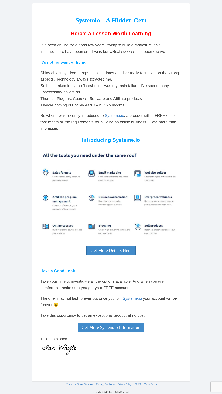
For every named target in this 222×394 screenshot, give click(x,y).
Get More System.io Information (111, 327)
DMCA (138, 384)
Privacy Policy (124, 384)
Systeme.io (114, 115)
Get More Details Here (111, 250)
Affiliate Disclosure (84, 384)
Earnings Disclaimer (105, 384)
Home (69, 384)
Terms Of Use (150, 384)
